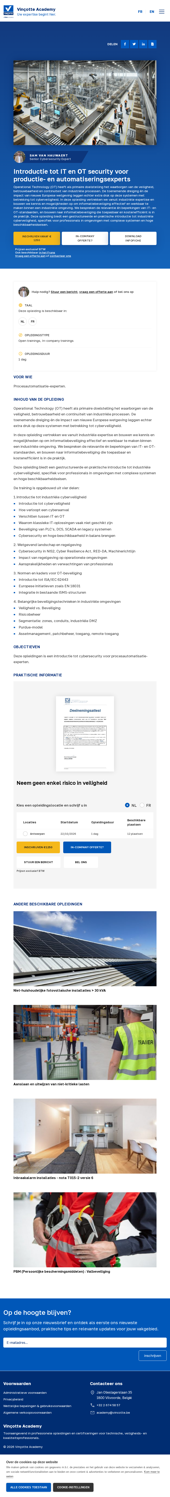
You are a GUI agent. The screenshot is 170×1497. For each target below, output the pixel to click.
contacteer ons (60, 255)
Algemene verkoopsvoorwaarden (27, 1412)
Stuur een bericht (64, 292)
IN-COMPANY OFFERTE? (85, 238)
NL (22, 321)
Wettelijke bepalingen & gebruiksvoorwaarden (37, 1406)
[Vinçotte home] (8, 11)
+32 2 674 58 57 (108, 1405)
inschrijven (152, 1356)
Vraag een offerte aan (30, 255)
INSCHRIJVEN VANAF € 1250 (36, 238)
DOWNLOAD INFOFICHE (133, 238)
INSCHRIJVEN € (38, 847)
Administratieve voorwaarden (25, 1392)
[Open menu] (162, 12)
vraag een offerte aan (96, 292)
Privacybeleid (13, 1399)
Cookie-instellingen (73, 1487)
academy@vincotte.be (113, 1412)
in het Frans (47, 252)
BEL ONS (81, 862)
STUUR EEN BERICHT (38, 862)
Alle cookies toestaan (28, 1487)
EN (152, 12)
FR (140, 12)
